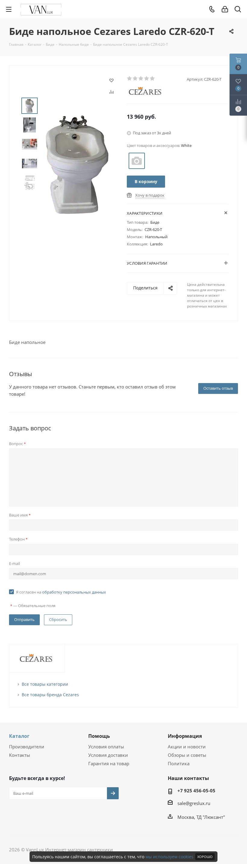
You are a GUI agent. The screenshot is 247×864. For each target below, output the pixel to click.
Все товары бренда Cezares (50, 694)
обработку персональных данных (74, 592)
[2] (135, 78)
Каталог (19, 736)
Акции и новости (187, 747)
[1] (130, 78)
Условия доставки (108, 755)
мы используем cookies (169, 856)
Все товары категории (45, 684)
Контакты (19, 755)
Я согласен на (61, 592)
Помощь (99, 736)
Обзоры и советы (187, 755)
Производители (26, 747)
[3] (141, 78)
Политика (178, 763)
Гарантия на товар (108, 763)
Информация (185, 736)
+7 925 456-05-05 (196, 791)
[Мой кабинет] (225, 9)
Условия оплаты (106, 747)
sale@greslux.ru (193, 803)
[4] (147, 78)
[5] (152, 78)
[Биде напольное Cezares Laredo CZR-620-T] (77, 164)
